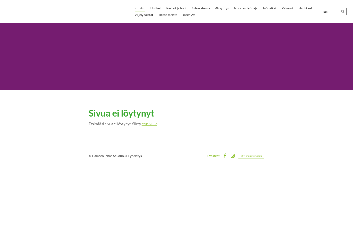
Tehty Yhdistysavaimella (251, 156)
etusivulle (149, 123)
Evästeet (213, 155)
